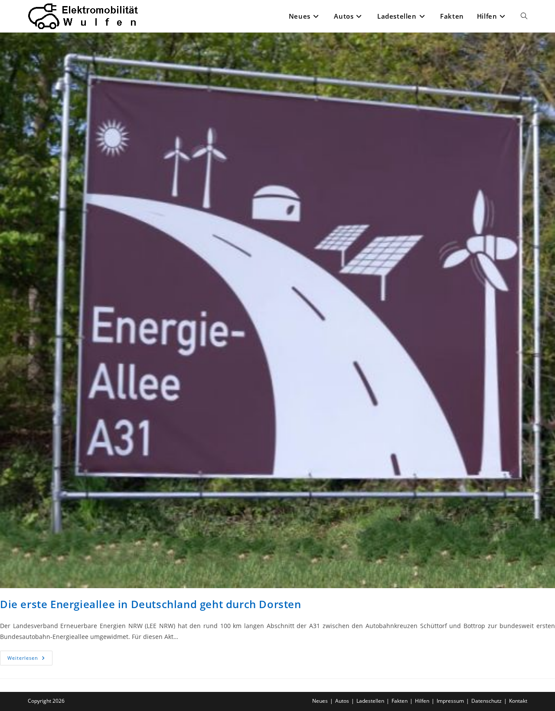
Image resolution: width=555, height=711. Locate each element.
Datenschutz (486, 700)
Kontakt (518, 700)
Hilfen (422, 700)
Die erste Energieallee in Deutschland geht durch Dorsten (150, 604)
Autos (342, 700)
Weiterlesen (29, 659)
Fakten (400, 700)
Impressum (450, 700)
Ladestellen (370, 700)
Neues (320, 700)
